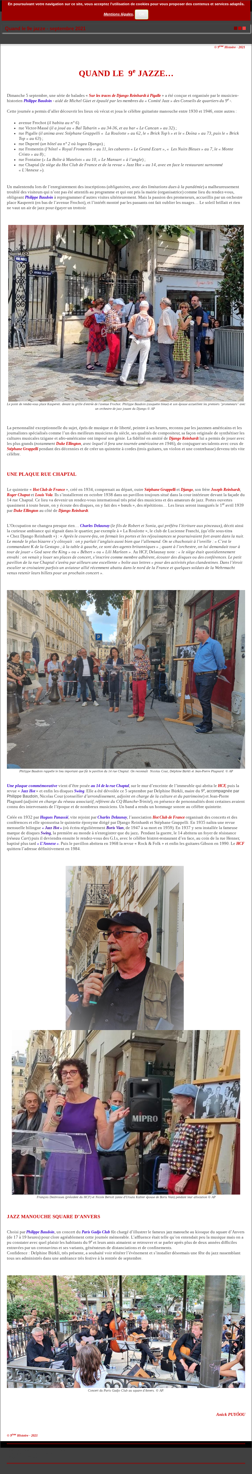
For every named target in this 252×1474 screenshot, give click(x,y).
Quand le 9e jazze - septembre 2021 (45, 28)
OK (141, 14)
